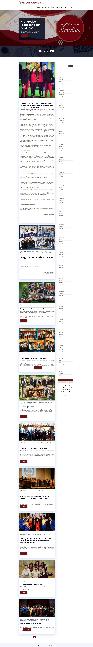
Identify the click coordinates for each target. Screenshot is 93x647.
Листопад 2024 (61, 116)
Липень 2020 (61, 228)
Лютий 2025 (61, 109)
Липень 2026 (61, 72)
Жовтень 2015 (61, 315)
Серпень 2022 (61, 174)
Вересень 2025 (61, 94)
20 (65, 389)
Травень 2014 (61, 351)
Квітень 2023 (61, 157)
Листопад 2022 (61, 168)
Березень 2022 (61, 185)
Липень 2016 (61, 295)
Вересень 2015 (61, 317)
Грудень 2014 (61, 336)
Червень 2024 (61, 127)
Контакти (71, 7)
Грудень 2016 (61, 284)
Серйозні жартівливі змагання (31, 584)
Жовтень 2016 (61, 289)
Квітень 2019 (61, 260)
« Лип (65, 395)
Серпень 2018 (61, 273)
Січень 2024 (61, 137)
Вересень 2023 (61, 146)
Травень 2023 (61, 155)
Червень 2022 (61, 178)
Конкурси (35, 100)
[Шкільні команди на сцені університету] (37, 340)
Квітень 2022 (61, 183)
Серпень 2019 (61, 252)
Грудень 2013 (61, 362)
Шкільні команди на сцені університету (34, 358)
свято (51, 305)
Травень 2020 (61, 232)
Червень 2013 (61, 373)
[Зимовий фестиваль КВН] (37, 387)
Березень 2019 (61, 263)
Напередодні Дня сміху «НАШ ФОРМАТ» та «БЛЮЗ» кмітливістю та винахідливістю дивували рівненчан (35, 541)
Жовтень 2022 (61, 170)
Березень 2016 (61, 304)
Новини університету (23, 252)
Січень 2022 (61, 189)
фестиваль (48, 355)
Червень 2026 (61, 75)
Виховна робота (41, 251)
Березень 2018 (61, 276)
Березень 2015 (61, 330)
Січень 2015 (61, 334)
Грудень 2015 (61, 310)
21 (67, 389)
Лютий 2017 (61, 280)
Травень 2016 (61, 299)
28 (67, 391)
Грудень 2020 (61, 217)
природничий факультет (46, 581)
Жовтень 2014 (61, 340)
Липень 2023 (61, 150)
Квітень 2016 (61, 302)
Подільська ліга (22, 493)
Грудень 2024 (61, 114)
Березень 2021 (61, 211)
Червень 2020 (61, 230)
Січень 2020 (61, 241)
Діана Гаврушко (29, 100)
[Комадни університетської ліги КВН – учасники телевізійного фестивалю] (37, 237)
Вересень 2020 (61, 224)
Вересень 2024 (61, 120)
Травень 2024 (61, 129)
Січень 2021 (61, 215)
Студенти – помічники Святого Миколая (34, 309)
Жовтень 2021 (61, 196)
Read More (24, 35)
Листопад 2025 (61, 90)
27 (65, 391)
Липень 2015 (61, 321)
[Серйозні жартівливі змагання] (37, 569)
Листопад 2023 (61, 142)
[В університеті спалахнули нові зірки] (37, 432)
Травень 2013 (61, 375)
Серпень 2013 (61, 371)
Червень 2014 (61, 349)
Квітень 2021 (61, 209)
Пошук (59, 64)
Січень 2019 (61, 267)
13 (65, 387)
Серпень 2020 (61, 226)
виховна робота (36, 252)
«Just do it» (22, 581)
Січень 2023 (61, 163)
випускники (36, 620)
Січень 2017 (61, 282)
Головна (38, 7)
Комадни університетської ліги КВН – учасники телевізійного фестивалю (37, 258)
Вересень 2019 (61, 250)
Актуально (36, 251)
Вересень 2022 (61, 172)
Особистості (30, 252)
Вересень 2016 (61, 291)
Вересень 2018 (61, 271)
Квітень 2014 (61, 353)
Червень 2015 (61, 323)
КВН (49, 100)
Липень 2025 (61, 98)
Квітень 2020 (61, 235)
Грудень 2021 (61, 191)
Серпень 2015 (61, 319)
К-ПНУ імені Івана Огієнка (43, 100)
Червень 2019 (61, 256)
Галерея (65, 7)
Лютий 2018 (61, 278)
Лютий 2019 (61, 265)
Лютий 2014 (61, 358)
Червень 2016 (61, 297)
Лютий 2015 (61, 332)
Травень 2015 (61, 325)
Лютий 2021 (61, 213)
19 (63, 389)
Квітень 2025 (61, 105)
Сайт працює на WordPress (41, 645)
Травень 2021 (61, 206)
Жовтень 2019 (61, 248)
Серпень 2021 (61, 200)
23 (71, 389)
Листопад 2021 (61, 194)
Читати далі (24, 320)
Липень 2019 (61, 254)
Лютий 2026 (61, 83)
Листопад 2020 (61, 219)
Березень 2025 (61, 107)
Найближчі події (51, 7)
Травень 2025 (61, 103)
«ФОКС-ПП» (31, 491)
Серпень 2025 (61, 96)
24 (59, 391)
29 (69, 391)
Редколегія (44, 7)
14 (67, 387)
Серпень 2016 (61, 293)
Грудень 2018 (61, 269)
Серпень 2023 (61, 148)
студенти (21, 253)
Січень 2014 (61, 360)
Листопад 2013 (61, 364)
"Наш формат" (36, 534)
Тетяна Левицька (35, 535)
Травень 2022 (61, 181)
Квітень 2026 (61, 79)
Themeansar (54, 645)
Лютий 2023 (61, 161)
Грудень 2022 (61, 165)
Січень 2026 (61, 85)
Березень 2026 (61, 81)
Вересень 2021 (61, 198)
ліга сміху (27, 535)
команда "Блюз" (47, 491)
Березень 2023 (61, 159)
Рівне (31, 535)
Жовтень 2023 (61, 144)
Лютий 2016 (61, 306)
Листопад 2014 (61, 338)
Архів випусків (59, 7)
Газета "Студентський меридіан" (30, 2)
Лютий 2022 (61, 187)
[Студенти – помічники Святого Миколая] (37, 292)
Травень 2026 (61, 77)
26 (63, 391)
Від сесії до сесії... (48, 442)
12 (63, 387)
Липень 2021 (61, 202)
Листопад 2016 (61, 286)
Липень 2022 (61, 176)
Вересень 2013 (61, 369)
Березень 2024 (61, 133)
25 (61, 391)
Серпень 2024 (61, 122)
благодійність (36, 305)
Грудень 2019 (61, 243)
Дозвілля (46, 251)
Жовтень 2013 (61, 366)
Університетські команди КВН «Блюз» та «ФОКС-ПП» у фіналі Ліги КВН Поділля (34, 497)
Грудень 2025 (61, 88)
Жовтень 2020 (61, 222)
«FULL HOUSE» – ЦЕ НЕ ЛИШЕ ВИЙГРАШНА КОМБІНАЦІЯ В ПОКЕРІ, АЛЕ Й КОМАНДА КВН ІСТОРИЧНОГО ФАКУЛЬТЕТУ (36, 105)
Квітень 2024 (61, 131)
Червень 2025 (61, 101)
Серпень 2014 (61, 345)
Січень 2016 (61, 308)
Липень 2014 (61, 347)
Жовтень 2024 (61, 118)
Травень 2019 (61, 258)
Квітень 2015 (61, 328)
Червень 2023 (61, 152)
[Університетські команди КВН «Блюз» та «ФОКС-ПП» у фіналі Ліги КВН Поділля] (37, 478)
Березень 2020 (61, 237)
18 (61, 389)
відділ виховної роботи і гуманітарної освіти (45, 443)
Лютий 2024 (61, 135)
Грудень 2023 (61, 139)
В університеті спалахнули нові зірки (33, 448)
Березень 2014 (61, 356)
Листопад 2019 (61, 245)
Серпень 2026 (61, 70)
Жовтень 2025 (61, 92)
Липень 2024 (61, 124)
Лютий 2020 (61, 239)
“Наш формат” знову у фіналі (30, 624)
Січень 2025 (61, 111)
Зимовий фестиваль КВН (29, 407)
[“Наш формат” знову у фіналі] (37, 608)
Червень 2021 (61, 204)
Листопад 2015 (61, 312)
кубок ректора (33, 445)
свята (32, 403)
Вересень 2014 (61, 343)
